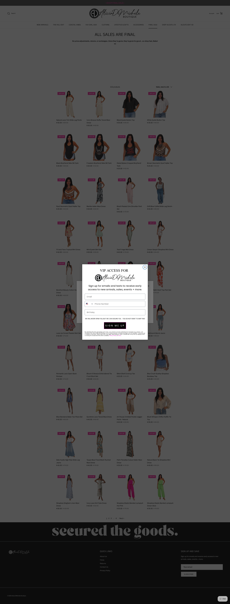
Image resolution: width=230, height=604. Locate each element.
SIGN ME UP (115, 325)
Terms (119, 335)
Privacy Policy (113, 335)
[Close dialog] (145, 267)
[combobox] (89, 304)
